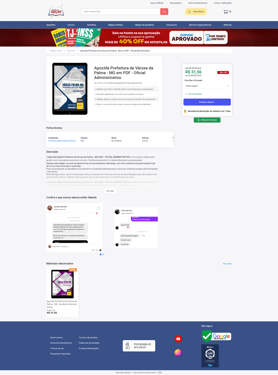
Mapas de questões (144, 25)
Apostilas (50, 25)
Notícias (228, 25)
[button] (100, 254)
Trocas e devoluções (88, 337)
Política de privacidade (89, 343)
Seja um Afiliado (156, 3)
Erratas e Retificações (89, 348)
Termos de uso (57, 348)
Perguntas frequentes (60, 354)
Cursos (71, 25)
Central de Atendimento (197, 3)
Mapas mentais (115, 25)
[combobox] (120, 11)
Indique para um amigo (209, 120)
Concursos (171, 25)
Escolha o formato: (194, 80)
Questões (91, 25)
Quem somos (56, 337)
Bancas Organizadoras (200, 25)
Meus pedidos (175, 3)
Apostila (71, 51)
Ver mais (110, 191)
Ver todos (227, 264)
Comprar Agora (206, 102)
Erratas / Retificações (223, 3)
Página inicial (56, 51)
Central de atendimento (61, 343)
